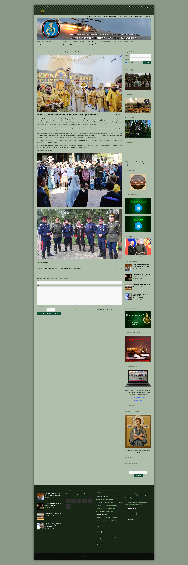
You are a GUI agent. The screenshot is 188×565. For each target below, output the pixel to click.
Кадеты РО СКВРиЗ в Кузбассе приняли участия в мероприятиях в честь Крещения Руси (140, 16)
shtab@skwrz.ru (131, 508)
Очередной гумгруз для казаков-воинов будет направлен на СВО (86, 16)
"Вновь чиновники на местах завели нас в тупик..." (141, 275)
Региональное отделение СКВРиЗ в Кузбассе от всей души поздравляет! (141, 296)
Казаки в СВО (138, 257)
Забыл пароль (135, 64)
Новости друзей (101, 535)
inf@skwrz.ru (130, 519)
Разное (99, 532)
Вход (130, 7)
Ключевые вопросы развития (141, 284)
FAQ (143, 7)
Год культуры (100, 526)
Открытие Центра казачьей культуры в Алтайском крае (141, 265)
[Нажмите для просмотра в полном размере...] (79, 206)
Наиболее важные (46, 268)
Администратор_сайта (70, 268)
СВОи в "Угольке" (110, 16)
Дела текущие (100, 514)
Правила (149, 7)
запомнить (130, 62)
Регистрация (137, 7)
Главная (39, 52)
